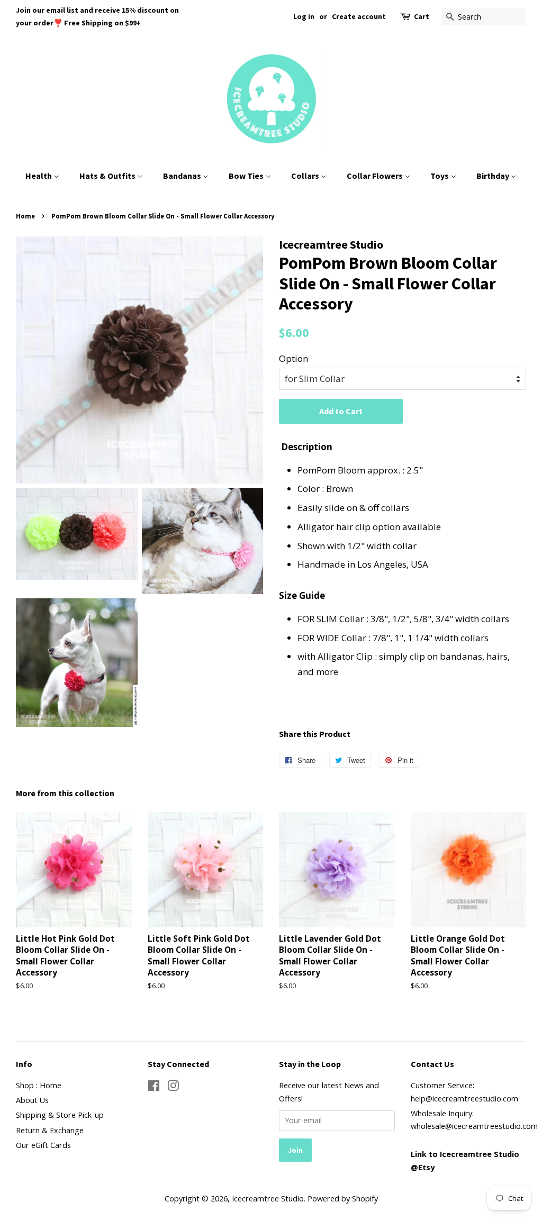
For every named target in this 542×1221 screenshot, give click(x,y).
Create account (359, 16)
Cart (421, 16)
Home (25, 216)
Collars (306, 175)
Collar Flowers (375, 175)
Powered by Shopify (343, 1198)
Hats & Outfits (108, 175)
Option (293, 358)
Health (39, 175)
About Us (32, 1100)
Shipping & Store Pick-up (60, 1115)
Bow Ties (247, 175)
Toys (440, 175)
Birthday (493, 175)
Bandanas (183, 175)
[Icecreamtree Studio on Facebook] (154, 1087)
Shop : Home (38, 1085)
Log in (303, 16)
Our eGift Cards (43, 1145)
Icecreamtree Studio (268, 1198)
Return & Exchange (50, 1130)
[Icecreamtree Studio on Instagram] (173, 1087)
